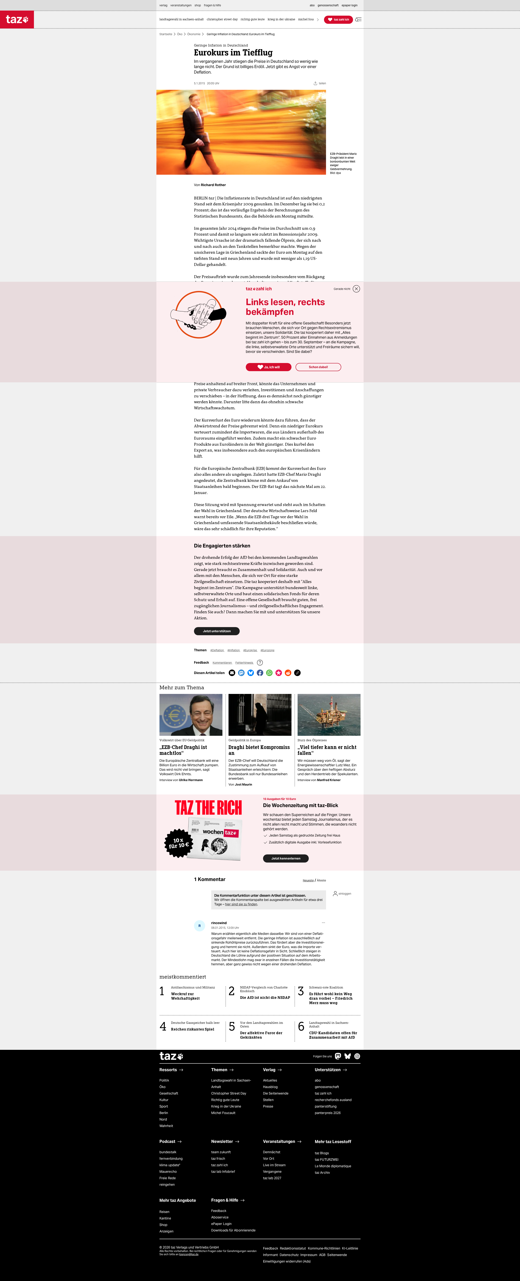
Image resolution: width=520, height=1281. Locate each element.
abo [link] (312, 5)
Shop (163, 1225)
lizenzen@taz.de (188, 1254)
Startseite (165, 34)
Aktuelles (270, 1080)
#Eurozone (267, 650)
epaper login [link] (350, 5)
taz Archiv (322, 1172)
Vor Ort (268, 1158)
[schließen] (356, 289)
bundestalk (167, 1152)
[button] (358, 19)
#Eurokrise (250, 650)
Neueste (308, 880)
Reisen (164, 1212)
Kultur (164, 1100)
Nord (163, 1119)
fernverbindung (171, 1158)
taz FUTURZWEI (326, 1159)
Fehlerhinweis (244, 662)
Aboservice (220, 1217)
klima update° (169, 1165)
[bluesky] (347, 1058)
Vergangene (272, 1171)
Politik (164, 1080)
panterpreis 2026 (328, 1113)
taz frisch (218, 1158)
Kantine (165, 1218)
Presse (268, 1106)
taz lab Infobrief (223, 1171)
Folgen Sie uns (322, 1056)
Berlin (163, 1113)
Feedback (218, 1211)
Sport (163, 1106)
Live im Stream (274, 1165)
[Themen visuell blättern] (318, 20)
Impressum (309, 1255)
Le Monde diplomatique (333, 1166)
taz (171, 1056)
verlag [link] (163, 5)
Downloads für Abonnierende (233, 1230)
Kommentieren (222, 662)
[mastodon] (338, 1058)
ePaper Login (221, 1224)
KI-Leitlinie (350, 1248)
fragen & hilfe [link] (212, 5)
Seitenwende (337, 1255)
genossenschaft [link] (328, 5)
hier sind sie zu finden (241, 904)
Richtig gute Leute (225, 1100)
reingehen (167, 1184)
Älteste (321, 880)
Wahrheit (166, 1126)
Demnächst (271, 1152)
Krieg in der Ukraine (226, 1106)
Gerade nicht (342, 289)
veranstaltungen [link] (181, 5)
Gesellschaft (168, 1093)
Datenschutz (289, 1255)
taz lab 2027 (272, 1178)
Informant (271, 1255)
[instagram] (357, 1058)
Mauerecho (168, 1171)
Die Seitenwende (275, 1093)
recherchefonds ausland (333, 1100)
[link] (182, 19)
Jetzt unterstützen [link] (217, 631)
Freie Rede (167, 1178)
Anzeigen (166, 1231)
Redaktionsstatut (293, 1248)
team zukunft (221, 1152)
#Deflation (217, 650)
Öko (179, 34)
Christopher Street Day (228, 1093)
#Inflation (234, 650)
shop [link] (198, 5)
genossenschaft (327, 1087)
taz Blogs (322, 1153)
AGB (322, 1255)
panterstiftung (326, 1106)
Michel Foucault (223, 1113)
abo (318, 1080)
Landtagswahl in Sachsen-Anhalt (231, 1083)
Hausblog (270, 1087)
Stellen (268, 1100)
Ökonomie (193, 34)
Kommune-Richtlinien (324, 1248)
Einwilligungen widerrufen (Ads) (287, 1261)
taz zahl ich (323, 1093)
